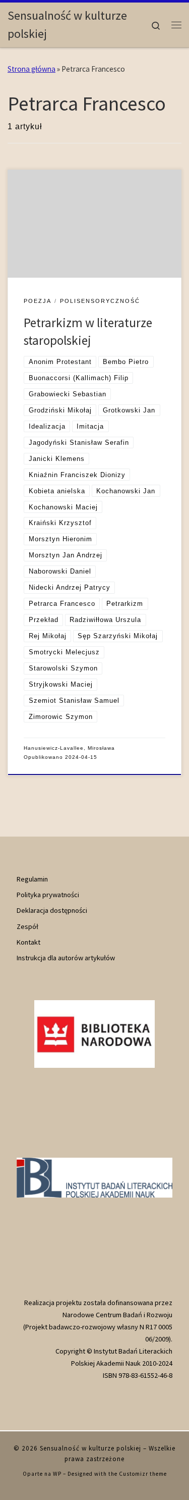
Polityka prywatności (48, 894)
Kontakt (28, 942)
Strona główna (31, 69)
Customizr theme (143, 1473)
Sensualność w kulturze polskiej (90, 1448)
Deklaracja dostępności (52, 910)
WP (57, 1473)
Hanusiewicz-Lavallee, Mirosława (69, 748)
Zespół (27, 926)
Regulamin (32, 879)
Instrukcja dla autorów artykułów (66, 957)
